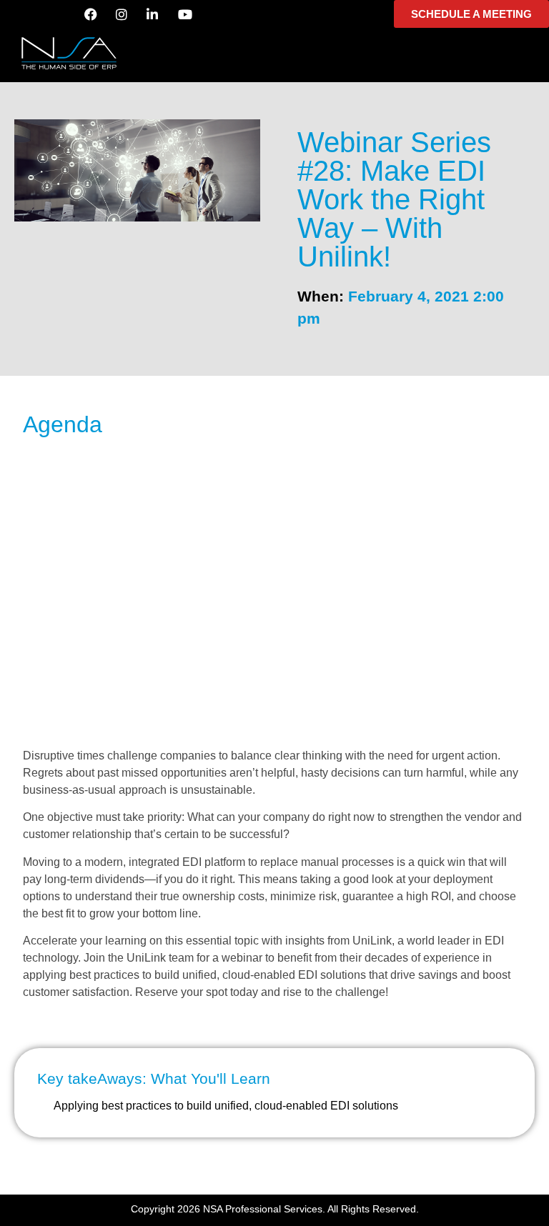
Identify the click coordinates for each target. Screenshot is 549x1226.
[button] (274, 51)
